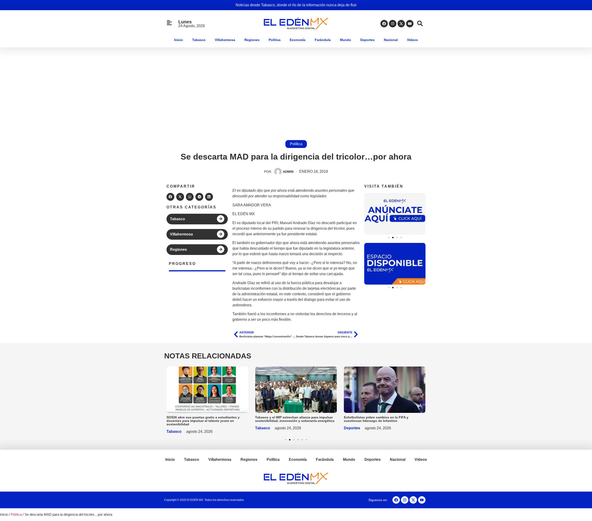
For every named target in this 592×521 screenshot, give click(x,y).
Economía (297, 40)
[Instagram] (392, 23)
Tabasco (199, 40)
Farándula (323, 40)
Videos (412, 40)
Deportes (367, 40)
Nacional (391, 40)
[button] (170, 197)
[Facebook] (384, 23)
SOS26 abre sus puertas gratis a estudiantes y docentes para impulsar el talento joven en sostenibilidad (203, 420)
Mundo (345, 40)
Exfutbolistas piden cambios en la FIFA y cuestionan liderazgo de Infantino (376, 419)
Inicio (178, 40)
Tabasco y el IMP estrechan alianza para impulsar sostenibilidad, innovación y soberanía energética (294, 419)
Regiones (251, 40)
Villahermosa (225, 40)
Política (275, 40)
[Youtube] (409, 23)
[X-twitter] (401, 23)
